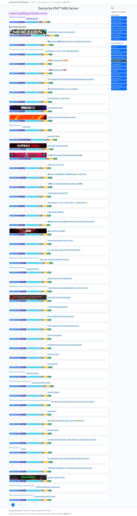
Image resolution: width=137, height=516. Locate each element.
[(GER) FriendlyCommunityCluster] (22, 487)
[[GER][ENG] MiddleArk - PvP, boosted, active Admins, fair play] (28, 468)
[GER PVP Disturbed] (28, 335)
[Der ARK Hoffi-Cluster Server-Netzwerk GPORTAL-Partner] (28, 458)
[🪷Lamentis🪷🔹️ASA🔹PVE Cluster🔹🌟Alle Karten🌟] (28, 202)
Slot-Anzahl (115, 39)
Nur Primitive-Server (118, 57)
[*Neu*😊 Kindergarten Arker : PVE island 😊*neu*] (28, 420)
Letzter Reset (116, 75)
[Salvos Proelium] (28, 354)
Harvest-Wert (116, 61)
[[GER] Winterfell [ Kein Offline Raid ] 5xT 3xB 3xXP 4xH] (28, 287)
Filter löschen (115, 15)
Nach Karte (115, 89)
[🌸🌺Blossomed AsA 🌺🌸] (28, 69)
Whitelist (115, 82)
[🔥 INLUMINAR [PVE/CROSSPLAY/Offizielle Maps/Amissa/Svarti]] (28, 79)
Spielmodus (115, 50)
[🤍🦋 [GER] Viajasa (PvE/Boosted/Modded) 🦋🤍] (28, 155)
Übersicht (33, 2)
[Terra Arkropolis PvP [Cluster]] (21, 496)
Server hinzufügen (56, 2)
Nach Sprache (116, 21)
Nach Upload (116, 35)
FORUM (66, 2)
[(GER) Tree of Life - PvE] (28, 164)
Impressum (27, 510)
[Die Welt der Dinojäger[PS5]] (28, 193)
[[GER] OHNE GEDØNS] (28, 212)
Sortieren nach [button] (117, 18)
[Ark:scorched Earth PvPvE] (20, 382)
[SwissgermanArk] (18, 268)
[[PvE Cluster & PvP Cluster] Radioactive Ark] (28, 325)
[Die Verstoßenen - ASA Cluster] (28, 98)
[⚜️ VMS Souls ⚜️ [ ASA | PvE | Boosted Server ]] (27, 50)
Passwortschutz (117, 85)
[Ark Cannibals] (28, 363)
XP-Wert (114, 71)
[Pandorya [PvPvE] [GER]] (28, 477)
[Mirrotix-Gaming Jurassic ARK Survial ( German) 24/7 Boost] (30, 401)
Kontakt (48, 510)
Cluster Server (116, 78)
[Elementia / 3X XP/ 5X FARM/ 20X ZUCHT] (24, 259)
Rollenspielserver (117, 54)
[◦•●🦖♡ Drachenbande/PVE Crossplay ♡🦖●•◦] (28, 183)
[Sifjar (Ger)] (16, 126)
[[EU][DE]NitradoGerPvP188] (28, 306)
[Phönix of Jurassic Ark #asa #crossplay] (28, 117)
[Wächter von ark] (17, 18)
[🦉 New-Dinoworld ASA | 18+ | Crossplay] (28, 88)
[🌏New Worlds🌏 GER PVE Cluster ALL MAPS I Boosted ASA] (28, 41)
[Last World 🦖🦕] (28, 136)
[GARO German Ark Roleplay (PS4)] (28, 278)
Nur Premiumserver (118, 28)
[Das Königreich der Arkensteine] (28, 297)
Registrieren (46, 2)
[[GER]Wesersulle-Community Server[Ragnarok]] (28, 344)
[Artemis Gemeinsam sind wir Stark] (28, 240)
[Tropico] (15, 449)
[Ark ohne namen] (17, 373)
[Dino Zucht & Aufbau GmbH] (28, 145)
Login (39, 2)
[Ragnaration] (28, 411)
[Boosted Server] (28, 430)
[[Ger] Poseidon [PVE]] (28, 107)
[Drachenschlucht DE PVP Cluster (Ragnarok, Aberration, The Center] (28, 439)
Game (114, 47)
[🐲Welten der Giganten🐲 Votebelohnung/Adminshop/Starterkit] (28, 221)
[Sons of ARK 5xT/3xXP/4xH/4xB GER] (28, 316)
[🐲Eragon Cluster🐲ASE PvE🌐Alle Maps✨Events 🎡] (28, 174)
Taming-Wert (116, 64)
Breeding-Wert (116, 68)
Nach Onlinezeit (117, 32)
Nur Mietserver (117, 25)
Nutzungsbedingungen (16, 510)
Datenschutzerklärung (38, 510)
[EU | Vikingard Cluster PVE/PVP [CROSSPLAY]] (28, 250)
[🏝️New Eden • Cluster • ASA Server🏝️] (28, 32)
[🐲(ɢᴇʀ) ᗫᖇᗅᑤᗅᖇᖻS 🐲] (28, 231)
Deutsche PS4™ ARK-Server (19, 2)
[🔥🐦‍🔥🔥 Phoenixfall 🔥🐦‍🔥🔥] (28, 60)
